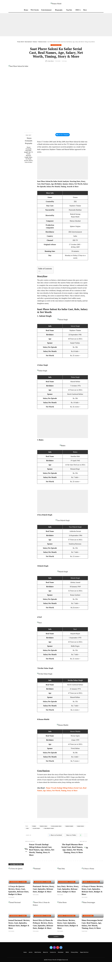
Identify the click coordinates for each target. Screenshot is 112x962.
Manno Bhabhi (69, 826)
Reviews (24, 881)
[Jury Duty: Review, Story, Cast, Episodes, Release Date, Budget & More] (68, 875)
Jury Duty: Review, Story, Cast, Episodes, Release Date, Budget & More (68, 889)
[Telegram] (85, 835)
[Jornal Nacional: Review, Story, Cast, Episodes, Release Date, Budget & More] (19, 909)
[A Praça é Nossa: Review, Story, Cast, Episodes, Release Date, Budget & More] (93, 875)
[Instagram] (54, 947)
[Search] (102, 9)
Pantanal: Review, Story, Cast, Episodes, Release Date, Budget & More (43, 889)
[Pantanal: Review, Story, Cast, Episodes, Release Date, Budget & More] (44, 875)
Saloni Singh (36, 828)
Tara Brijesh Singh (49, 828)
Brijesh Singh (43, 826)
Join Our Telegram (63, 134)
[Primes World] (56, 3)
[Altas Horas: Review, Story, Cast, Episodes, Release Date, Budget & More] (68, 909)
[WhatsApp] (81, 835)
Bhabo (34, 826)
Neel (27, 828)
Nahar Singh (80, 826)
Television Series (56, 45)
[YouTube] (57, 947)
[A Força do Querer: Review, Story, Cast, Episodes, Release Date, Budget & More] (19, 875)
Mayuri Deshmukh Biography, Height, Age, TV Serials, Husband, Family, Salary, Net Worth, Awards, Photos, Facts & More (28, 154)
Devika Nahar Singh (56, 826)
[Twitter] (51, 947)
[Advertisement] (49, 24)
